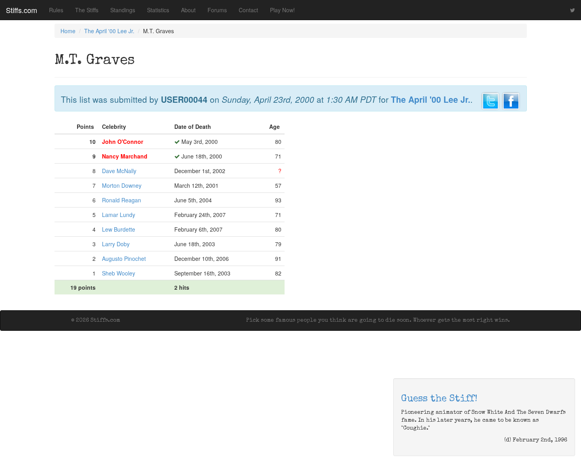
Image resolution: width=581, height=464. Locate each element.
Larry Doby (116, 244)
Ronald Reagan (121, 200)
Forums (217, 10)
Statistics (158, 10)
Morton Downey (121, 185)
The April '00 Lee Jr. (109, 31)
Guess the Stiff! (439, 399)
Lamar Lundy (118, 215)
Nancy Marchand (124, 156)
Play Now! (282, 10)
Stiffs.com (21, 10)
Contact (248, 10)
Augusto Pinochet (124, 258)
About (188, 10)
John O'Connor (122, 141)
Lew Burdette (118, 229)
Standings (122, 10)
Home (67, 31)
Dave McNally (119, 171)
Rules (56, 10)
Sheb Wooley (118, 273)
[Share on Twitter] (490, 100)
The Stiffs (86, 10)
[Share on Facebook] (511, 100)
